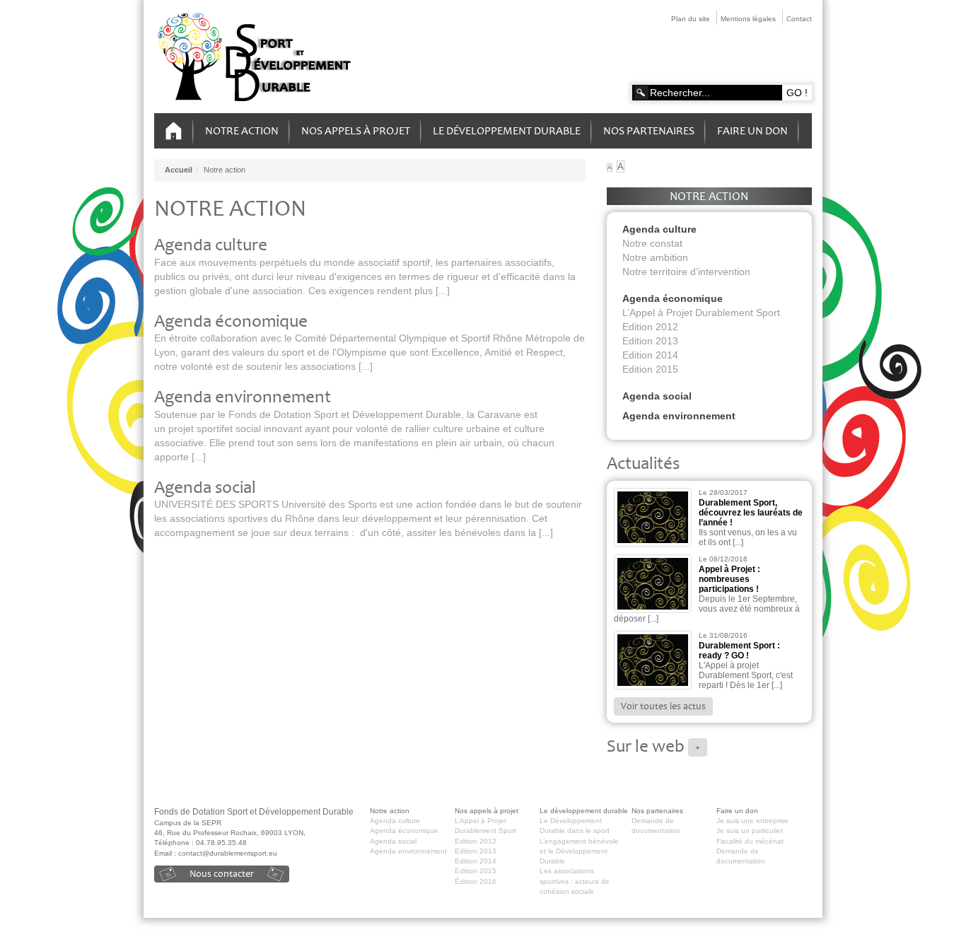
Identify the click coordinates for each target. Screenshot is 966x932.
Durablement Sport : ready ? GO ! (739, 650)
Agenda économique (231, 321)
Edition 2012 (650, 326)
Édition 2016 (475, 881)
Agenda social (205, 488)
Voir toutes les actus (663, 706)
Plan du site (690, 19)
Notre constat (652, 243)
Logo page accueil (256, 58)
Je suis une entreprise (752, 821)
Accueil (174, 131)
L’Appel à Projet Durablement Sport (701, 312)
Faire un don (752, 131)
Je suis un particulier (749, 830)
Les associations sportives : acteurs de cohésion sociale (575, 881)
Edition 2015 (650, 369)
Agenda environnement (242, 397)
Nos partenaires (648, 131)
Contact (799, 19)
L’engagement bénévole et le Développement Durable (579, 851)
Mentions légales (748, 19)
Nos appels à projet (355, 131)
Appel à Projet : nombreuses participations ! (729, 579)
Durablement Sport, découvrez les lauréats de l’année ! (751, 513)
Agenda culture (210, 245)
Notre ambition (655, 257)
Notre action (242, 131)
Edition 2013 (650, 340)
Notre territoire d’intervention (686, 271)
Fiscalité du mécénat (750, 841)
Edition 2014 (650, 355)
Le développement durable (507, 131)
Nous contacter (222, 874)
